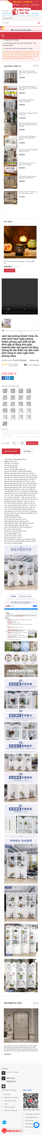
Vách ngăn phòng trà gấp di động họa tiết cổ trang (28, 177)
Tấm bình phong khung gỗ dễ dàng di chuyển (28, 150)
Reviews (27, 451)
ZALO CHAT (27, 1090)
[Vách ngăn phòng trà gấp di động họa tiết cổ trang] (10, 182)
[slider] (5, 364)
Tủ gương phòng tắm (31, 1117)
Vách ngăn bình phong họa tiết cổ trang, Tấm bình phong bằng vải (28, 88)
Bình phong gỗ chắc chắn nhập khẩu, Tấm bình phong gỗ (28, 72)
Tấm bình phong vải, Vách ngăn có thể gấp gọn (27, 163)
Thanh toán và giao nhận (10, 1102)
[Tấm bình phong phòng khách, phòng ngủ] (10, 105)
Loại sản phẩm (8, 18)
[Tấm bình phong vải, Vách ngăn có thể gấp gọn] (10, 169)
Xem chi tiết (9, 270)
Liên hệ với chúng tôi (10, 1110)
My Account (7, 5)
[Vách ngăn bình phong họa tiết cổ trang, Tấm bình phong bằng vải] (10, 92)
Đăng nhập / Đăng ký (22, 7)
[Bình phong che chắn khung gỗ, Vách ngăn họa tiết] (10, 197)
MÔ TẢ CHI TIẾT (11, 451)
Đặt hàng (33, 443)
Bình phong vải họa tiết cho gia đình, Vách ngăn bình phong (27, 137)
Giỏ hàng (36, 5)
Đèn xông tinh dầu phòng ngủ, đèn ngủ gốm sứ (19, 262)
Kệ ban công (29, 1120)
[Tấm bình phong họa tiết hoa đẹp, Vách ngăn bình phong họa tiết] (10, 129)
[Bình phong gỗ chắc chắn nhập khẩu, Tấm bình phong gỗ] (10, 77)
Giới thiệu (7, 1094)
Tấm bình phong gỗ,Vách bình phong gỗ (28, 113)
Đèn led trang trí (30, 1127)
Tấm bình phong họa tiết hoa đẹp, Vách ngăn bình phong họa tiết (28, 124)
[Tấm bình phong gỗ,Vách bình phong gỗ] (10, 117)
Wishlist (17, 5)
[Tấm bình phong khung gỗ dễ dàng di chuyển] (10, 155)
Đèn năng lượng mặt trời (32, 1124)
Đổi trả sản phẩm (9, 1107)
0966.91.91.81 (10, 1078)
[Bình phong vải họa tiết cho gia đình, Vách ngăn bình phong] (10, 142)
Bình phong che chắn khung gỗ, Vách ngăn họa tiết (28, 192)
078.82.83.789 (10, 1081)
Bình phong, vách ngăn (32, 1114)
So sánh (26, 5)
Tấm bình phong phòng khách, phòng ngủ (26, 100)
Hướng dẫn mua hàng (11, 1097)
